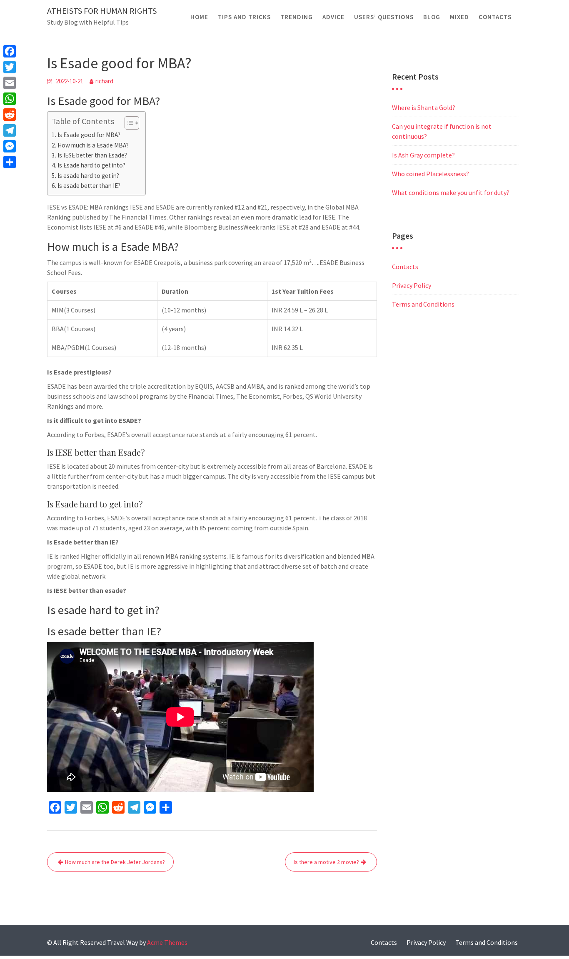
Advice (333, 17)
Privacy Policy (411, 285)
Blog (431, 17)
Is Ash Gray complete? (423, 155)
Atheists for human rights (102, 10)
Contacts (495, 17)
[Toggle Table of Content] (127, 123)
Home (199, 17)
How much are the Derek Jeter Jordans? (115, 862)
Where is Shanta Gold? (423, 107)
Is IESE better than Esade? (92, 155)
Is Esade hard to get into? (91, 165)
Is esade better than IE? (88, 186)
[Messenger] (9, 146)
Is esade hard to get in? (88, 176)
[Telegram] (9, 130)
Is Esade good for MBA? (88, 135)
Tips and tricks (244, 17)
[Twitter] (9, 67)
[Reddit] (9, 114)
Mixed (459, 17)
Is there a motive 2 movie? (326, 862)
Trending (296, 17)
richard (104, 81)
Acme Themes (167, 942)
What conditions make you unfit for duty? (450, 192)
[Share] (9, 162)
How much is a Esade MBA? (93, 145)
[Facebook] (9, 51)
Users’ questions (384, 17)
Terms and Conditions (423, 304)
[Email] (9, 83)
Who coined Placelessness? (430, 174)
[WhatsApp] (9, 99)
